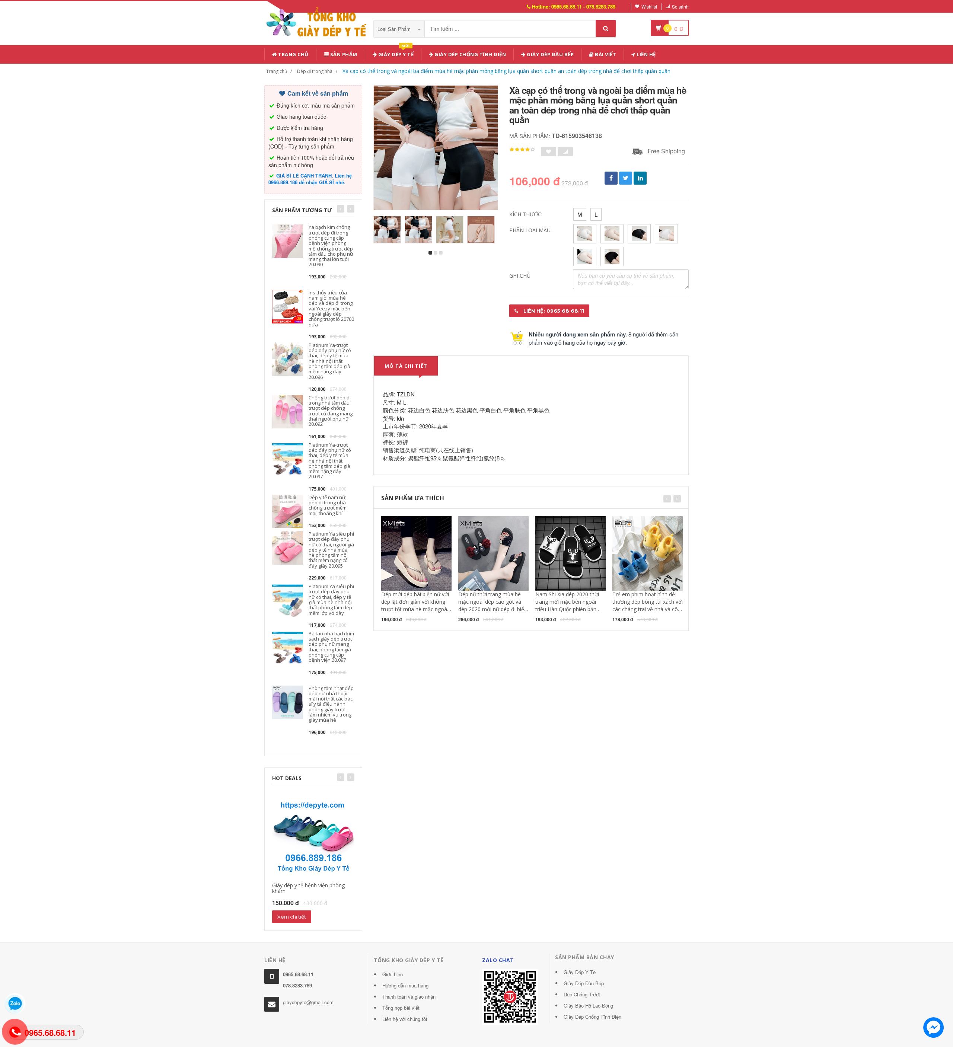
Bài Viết (605, 54)
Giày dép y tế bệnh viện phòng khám (308, 888)
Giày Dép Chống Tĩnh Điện (469, 54)
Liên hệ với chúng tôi (404, 1018)
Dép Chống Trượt (582, 994)
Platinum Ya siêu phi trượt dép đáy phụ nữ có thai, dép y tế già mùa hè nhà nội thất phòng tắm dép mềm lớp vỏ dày (331, 599)
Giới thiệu (392, 974)
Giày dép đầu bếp (550, 54)
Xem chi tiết (291, 917)
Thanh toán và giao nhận (409, 996)
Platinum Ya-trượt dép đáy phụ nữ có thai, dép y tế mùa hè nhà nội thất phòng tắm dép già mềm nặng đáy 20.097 (330, 460)
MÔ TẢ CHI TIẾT (406, 366)
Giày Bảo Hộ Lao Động (588, 1005)
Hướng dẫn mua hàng (405, 985)
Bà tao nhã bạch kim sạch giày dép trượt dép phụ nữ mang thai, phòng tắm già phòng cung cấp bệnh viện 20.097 (331, 646)
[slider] (522, 149)
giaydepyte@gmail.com (308, 1002)
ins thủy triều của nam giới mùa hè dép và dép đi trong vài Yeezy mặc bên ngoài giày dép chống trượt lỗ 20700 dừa (331, 308)
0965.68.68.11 (298, 974)
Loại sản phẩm (394, 28)
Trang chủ (293, 54)
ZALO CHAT (498, 960)
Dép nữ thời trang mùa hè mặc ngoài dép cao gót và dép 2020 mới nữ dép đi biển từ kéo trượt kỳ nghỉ (492, 605)
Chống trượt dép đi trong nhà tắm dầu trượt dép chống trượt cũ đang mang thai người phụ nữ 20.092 (331, 410)
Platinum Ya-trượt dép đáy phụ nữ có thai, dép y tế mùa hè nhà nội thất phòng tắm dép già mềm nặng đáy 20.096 (330, 361)
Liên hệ (645, 54)
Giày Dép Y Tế (580, 972)
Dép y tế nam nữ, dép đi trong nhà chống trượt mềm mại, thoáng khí (328, 505)
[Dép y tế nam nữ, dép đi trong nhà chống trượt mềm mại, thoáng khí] (287, 510)
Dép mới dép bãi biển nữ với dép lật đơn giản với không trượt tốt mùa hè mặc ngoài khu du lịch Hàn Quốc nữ (415, 605)
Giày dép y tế (395, 53)
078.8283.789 (297, 985)
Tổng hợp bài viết (401, 1007)
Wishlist (649, 6)
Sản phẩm (343, 54)
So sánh (680, 6)
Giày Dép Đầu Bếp (584, 983)
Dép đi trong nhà (314, 71)
